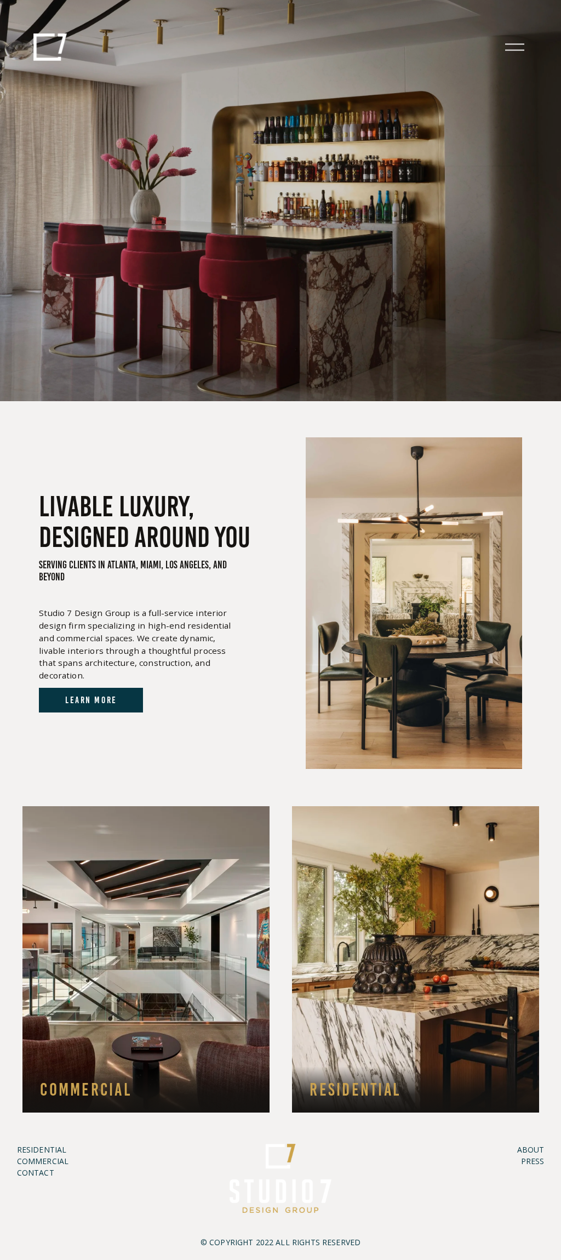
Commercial (85, 1089)
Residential (355, 1089)
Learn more (91, 700)
